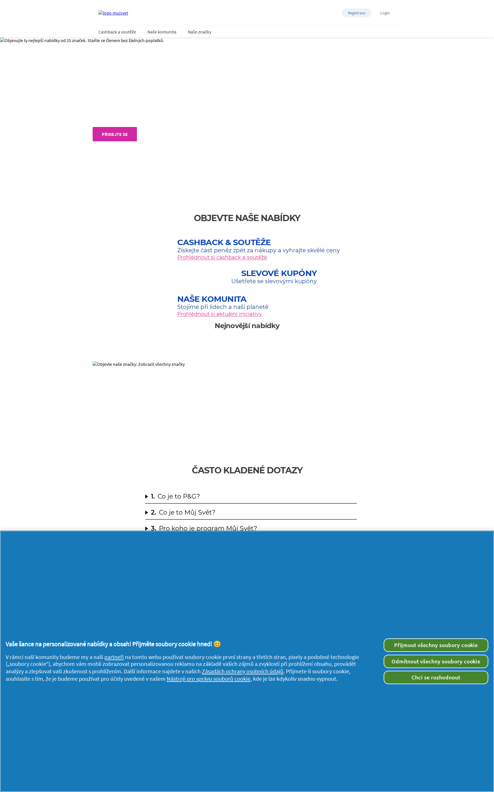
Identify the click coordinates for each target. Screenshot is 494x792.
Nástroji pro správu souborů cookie (208, 678)
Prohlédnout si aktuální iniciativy (219, 314)
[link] (247, 404)
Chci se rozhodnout (436, 677)
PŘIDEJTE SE (115, 134)
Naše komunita (162, 32)
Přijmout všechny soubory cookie (436, 645)
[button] (356, 12)
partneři (114, 657)
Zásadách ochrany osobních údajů (242, 671)
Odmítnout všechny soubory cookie (436, 661)
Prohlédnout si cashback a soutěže (222, 257)
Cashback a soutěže (117, 32)
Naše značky (199, 32)
